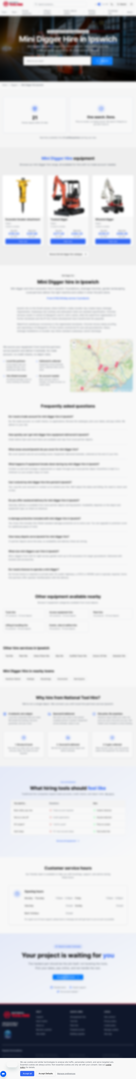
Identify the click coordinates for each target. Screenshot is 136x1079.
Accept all (27, 1073)
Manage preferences (66, 1073)
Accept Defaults (46, 1073)
